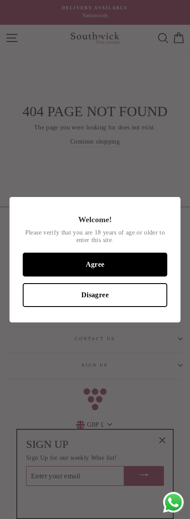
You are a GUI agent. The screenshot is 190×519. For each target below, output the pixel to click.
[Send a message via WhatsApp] (173, 502)
